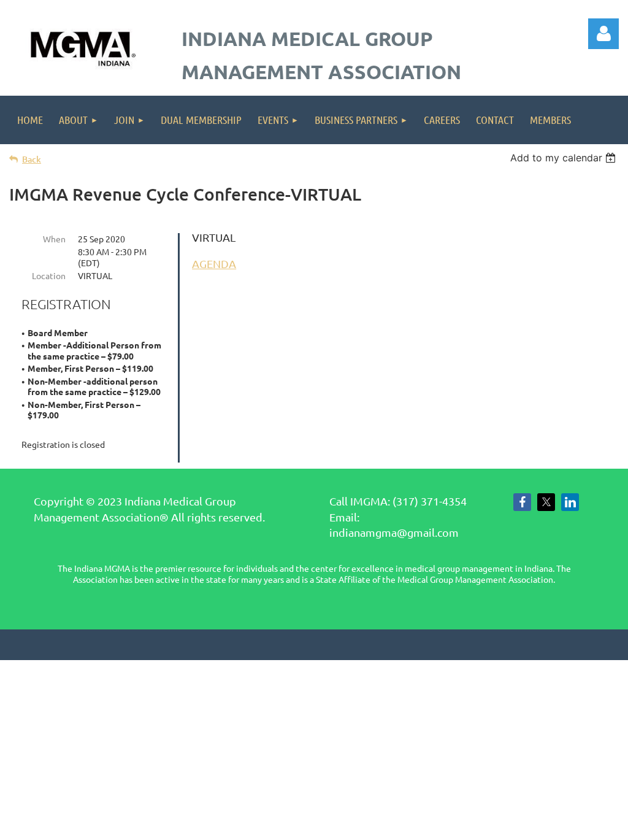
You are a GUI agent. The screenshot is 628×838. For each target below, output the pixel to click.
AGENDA (214, 263)
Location (49, 275)
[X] (546, 502)
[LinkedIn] (570, 502)
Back (31, 159)
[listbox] (564, 157)
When (54, 238)
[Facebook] (522, 502)
